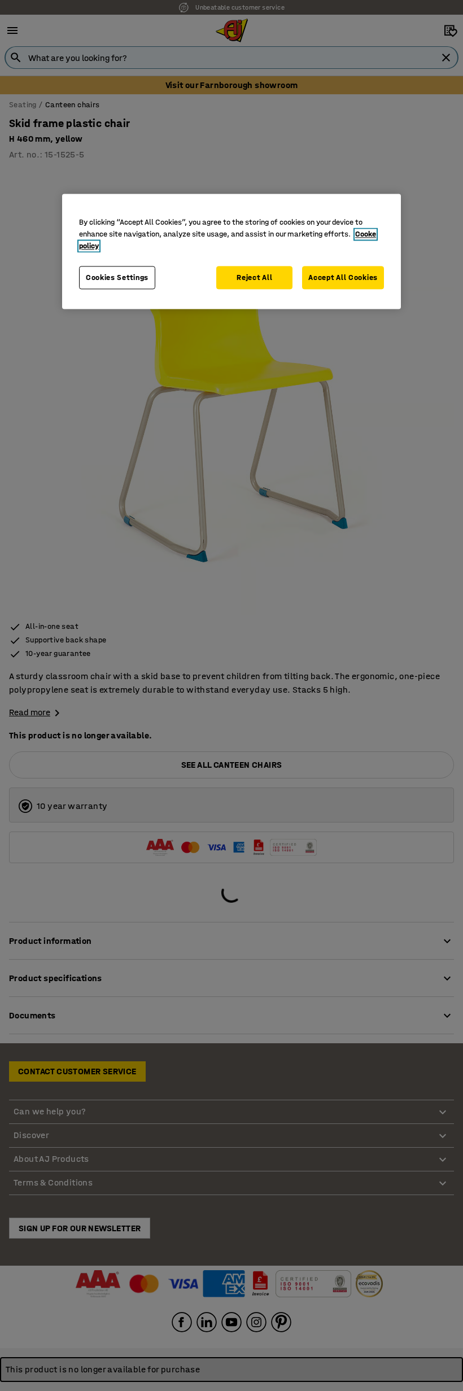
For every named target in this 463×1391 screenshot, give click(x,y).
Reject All (254, 277)
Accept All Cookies (343, 277)
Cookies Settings (117, 277)
